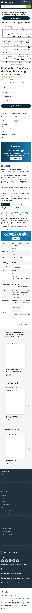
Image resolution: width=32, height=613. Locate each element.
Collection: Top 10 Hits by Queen (9, 229)
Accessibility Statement (7, 510)
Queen (5, 74)
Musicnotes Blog (6, 531)
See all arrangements (10, 341)
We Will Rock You (17, 311)
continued (14, 296)
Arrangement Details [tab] (16, 204)
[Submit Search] (28, 6)
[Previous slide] (3, 359)
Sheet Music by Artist (7, 528)
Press (3, 498)
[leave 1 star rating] (2, 77)
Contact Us (4, 507)
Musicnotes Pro (5, 474)
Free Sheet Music (6, 540)
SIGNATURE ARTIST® (7, 534)
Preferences (5, 481)
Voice (11, 116)
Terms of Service (6, 513)
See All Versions (7, 92)
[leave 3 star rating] (7, 77)
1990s (14, 318)
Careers (4, 495)
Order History (5, 477)
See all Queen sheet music (11, 387)
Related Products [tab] (16, 208)
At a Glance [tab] (5, 204)
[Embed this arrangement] (2, 166)
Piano (15, 116)
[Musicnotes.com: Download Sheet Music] (7, 2)
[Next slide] (29, 359)
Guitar (20, 116)
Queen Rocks (16, 307)
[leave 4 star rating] (9, 77)
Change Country (4, 592)
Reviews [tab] (26, 208)
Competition (4, 547)
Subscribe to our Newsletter (10, 552)
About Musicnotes (7, 492)
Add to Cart (17, 106)
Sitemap (4, 544)
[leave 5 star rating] (11, 77)
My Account (5, 471)
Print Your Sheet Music (7, 484)
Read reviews (19, 77)
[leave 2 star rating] (4, 77)
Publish (3, 501)
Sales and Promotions (7, 537)
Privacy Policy (5, 517)
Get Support (5, 487)
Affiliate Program (6, 504)
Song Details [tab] (5, 208)
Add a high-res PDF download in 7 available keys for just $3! (16, 101)
